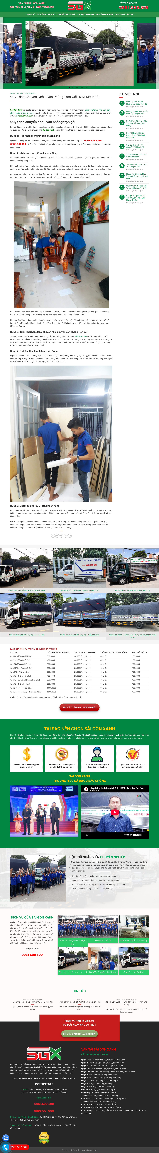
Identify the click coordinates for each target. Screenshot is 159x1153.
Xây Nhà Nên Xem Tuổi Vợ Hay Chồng (136, 155)
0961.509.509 (134, 7)
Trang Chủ (30, 14)
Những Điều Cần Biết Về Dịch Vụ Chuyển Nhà (136, 112)
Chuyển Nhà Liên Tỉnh (124, 14)
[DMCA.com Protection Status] (44, 1138)
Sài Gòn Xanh (81, 336)
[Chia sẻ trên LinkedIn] (70, 536)
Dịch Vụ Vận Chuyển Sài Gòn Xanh (23, 93)
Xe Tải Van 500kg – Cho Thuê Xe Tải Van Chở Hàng (136, 123)
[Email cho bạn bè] (61, 536)
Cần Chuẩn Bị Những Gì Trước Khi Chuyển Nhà (136, 187)
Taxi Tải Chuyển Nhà (66, 14)
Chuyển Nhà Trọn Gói (46, 14)
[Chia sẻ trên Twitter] (57, 536)
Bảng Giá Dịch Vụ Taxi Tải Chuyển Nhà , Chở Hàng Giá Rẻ (136, 198)
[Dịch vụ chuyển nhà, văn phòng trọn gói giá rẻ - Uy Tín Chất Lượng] (79, 6)
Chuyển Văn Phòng (86, 14)
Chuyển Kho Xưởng (104, 14)
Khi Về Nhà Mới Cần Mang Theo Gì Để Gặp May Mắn (136, 135)
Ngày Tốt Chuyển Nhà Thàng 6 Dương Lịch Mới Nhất (137, 176)
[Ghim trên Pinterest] (66, 536)
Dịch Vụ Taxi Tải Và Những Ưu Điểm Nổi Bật (136, 103)
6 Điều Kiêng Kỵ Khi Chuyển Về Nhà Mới (135, 146)
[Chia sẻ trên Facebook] (53, 536)
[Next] (148, 1008)
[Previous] (10, 1008)
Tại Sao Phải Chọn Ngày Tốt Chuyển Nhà (137, 165)
